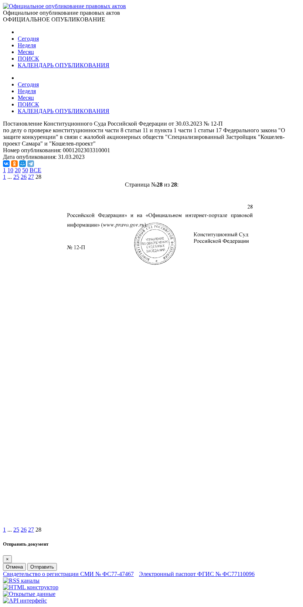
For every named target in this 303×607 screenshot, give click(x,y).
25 (16, 177)
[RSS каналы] (21, 580)
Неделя (27, 45)
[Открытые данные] (29, 594)
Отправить (42, 567)
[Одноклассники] (14, 163)
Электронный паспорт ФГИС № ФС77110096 (197, 574)
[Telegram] (30, 163)
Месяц (26, 52)
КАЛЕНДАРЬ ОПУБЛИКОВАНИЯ (63, 65)
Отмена (14, 567)
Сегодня (28, 38)
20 (18, 170)
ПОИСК (28, 58)
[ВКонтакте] (6, 163)
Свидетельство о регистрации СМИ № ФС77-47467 (68, 574)
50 (25, 170)
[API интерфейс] (25, 600)
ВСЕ (35, 170)
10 (10, 170)
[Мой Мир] (22, 163)
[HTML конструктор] (30, 587)
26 (24, 177)
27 (31, 177)
